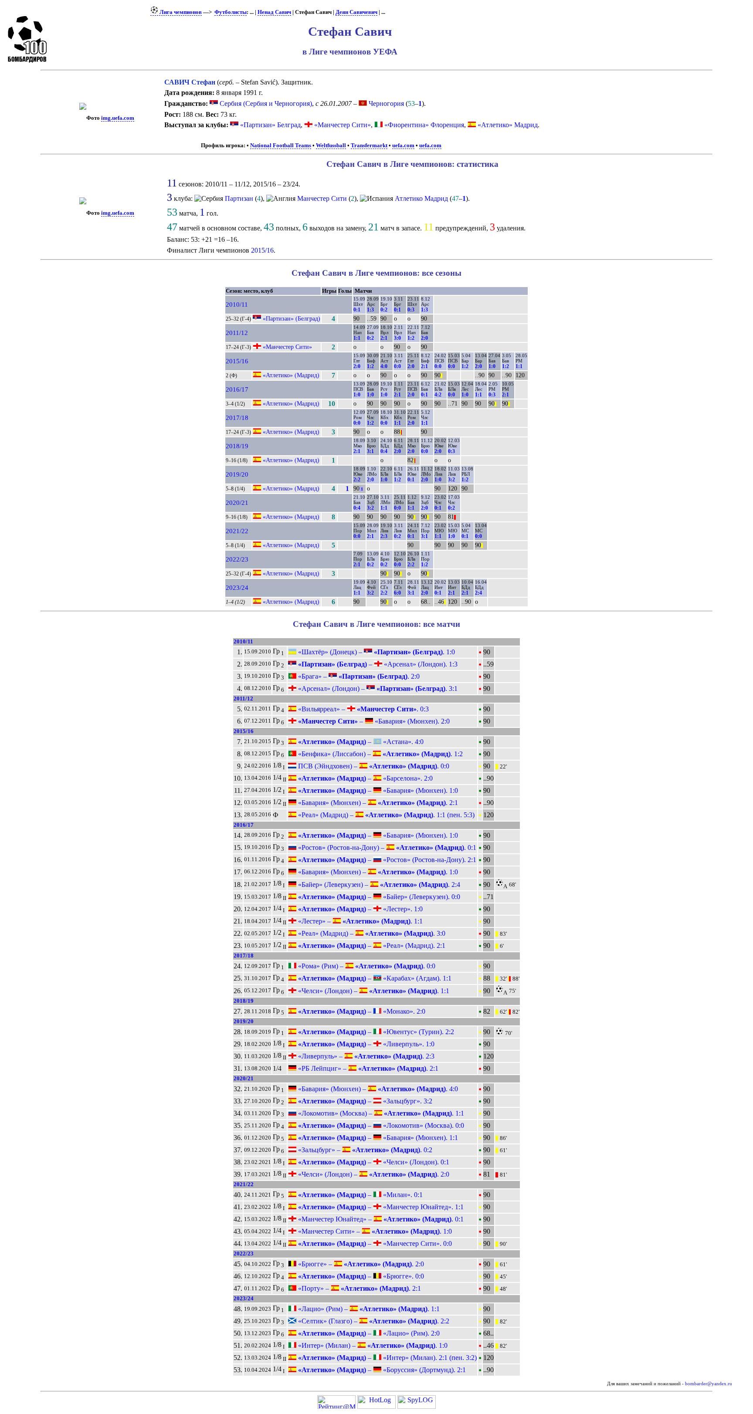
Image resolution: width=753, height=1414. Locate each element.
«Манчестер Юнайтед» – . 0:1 (380, 1219)
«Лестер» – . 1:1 (359, 921)
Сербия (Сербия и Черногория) (265, 103)
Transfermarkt (369, 145)
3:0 (397, 338)
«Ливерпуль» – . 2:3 (365, 1056)
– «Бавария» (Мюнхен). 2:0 (373, 721)
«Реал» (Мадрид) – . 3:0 (370, 933)
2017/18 (237, 417)
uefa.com (403, 145)
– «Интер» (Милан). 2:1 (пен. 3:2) (386, 1357)
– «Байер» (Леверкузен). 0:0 (378, 896)
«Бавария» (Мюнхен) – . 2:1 (377, 802)
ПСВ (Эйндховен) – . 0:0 (372, 766)
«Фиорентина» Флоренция (424, 125)
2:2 (356, 480)
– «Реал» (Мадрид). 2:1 (370, 945)
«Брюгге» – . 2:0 (360, 1264)
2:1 (383, 338)
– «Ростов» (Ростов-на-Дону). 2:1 (386, 859)
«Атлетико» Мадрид (508, 125)
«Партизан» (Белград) (291, 318)
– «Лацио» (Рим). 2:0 (368, 1333)
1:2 (410, 338)
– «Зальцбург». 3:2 (364, 1101)
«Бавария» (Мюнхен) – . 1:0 (377, 872)
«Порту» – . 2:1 (358, 1288)
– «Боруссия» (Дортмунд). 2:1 (381, 1369)
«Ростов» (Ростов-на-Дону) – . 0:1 (386, 847)
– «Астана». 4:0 (360, 741)
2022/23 (237, 559)
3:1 (370, 451)
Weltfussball (331, 145)
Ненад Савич (274, 12)
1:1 (356, 338)
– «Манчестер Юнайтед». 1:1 (380, 1207)
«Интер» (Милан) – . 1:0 (372, 1345)
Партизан (239, 198)
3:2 (451, 480)
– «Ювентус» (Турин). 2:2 (375, 1031)
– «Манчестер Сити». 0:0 (374, 1243)
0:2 (383, 310)
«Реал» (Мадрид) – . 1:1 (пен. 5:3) (385, 815)
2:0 (424, 338)
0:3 (410, 310)
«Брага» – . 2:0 (358, 676)
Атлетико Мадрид (421, 198)
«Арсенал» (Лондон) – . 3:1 (377, 688)
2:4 (478, 593)
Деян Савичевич (356, 12)
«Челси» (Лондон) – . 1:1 (372, 991)
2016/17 (237, 389)
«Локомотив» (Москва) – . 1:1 (380, 1113)
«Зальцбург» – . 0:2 (364, 1150)
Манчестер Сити (322, 198)
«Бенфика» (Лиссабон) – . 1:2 (379, 754)
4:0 (383, 366)
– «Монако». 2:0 (360, 1011)
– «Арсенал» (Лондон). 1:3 (377, 664)
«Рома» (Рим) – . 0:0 (365, 966)
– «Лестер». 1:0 (359, 909)
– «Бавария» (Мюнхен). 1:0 (377, 790)
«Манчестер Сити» (342, 125)
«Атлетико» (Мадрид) (291, 375)
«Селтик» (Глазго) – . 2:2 (372, 1321)
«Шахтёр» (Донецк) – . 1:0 (375, 652)
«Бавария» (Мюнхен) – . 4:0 (377, 1089)
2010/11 (237, 304)
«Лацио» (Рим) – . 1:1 (368, 1309)
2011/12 (237, 332)
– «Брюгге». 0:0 (360, 1276)
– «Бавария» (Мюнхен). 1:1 (377, 1137)
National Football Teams (280, 145)
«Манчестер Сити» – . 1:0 (374, 1231)
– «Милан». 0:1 (359, 1194)
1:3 (370, 310)
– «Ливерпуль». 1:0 (365, 1044)
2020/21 (237, 502)
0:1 (356, 310)
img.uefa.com (117, 118)
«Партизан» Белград (270, 125)
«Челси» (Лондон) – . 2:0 (372, 1174)
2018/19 (237, 446)
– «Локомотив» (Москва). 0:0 (380, 1125)
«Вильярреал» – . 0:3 (362, 709)
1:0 (491, 366)
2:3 (383, 536)
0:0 (397, 366)
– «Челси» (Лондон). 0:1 (372, 1162)
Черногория (385, 103)
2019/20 (237, 474)
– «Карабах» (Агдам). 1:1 (373, 978)
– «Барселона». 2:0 (364, 778)
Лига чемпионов (180, 12)
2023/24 (237, 587)
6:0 (397, 593)
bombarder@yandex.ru (708, 1383)
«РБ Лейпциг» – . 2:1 (367, 1068)
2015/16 (262, 250)
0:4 (383, 451)
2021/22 (237, 531)
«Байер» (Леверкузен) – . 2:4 (378, 884)
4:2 (437, 395)
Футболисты (230, 12)
